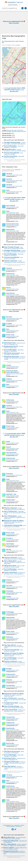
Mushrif (8, 447)
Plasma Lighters (8, 847)
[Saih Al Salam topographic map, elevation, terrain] (4, 545)
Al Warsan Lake (10, 458)
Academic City (10, 722)
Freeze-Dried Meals (10, 572)
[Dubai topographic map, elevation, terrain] (4, 417)
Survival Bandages (10, 146)
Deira (7, 329)
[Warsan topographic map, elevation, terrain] (4, 289)
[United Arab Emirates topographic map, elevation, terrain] (4, 225)
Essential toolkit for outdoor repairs (13, 347)
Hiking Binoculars (10, 149)
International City (11, 452)
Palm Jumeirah (10, 205)
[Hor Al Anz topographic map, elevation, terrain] (4, 587)
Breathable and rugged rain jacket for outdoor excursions (13, 522)
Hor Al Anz (9, 585)
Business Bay (10, 743)
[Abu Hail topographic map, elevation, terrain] (4, 551)
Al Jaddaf (9, 323)
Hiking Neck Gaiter (10, 565)
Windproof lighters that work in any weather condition (14, 848)
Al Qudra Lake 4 (10, 674)
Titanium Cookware (10, 261)
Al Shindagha (10, 612)
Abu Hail (8, 549)
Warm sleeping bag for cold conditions (15, 526)
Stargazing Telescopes (11, 356)
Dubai (17, 175)
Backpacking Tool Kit (11, 346)
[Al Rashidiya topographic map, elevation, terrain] (4, 592)
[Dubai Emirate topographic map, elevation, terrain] (4, 235)
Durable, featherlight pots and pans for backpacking (14, 261)
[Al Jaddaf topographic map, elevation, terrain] (4, 325)
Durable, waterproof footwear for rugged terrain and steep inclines (14, 517)
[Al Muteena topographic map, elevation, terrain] (4, 475)
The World (9, 173)
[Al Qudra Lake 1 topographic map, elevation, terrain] (4, 501)
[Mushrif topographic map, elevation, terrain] (4, 448)
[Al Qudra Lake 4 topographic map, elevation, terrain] (4, 676)
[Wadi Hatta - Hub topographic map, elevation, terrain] (4, 495)
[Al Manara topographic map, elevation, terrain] (4, 581)
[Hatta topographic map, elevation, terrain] (4, 192)
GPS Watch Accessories (12, 353)
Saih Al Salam (10, 544)
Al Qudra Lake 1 (10, 500)
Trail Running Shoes (10, 156)
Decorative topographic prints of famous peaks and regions (13, 646)
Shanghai (9, 668)
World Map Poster (10, 343)
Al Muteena (9, 473)
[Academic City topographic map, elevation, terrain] (4, 724)
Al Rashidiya (9, 591)
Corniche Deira (10, 685)
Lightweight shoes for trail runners (14, 157)
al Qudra (8, 365)
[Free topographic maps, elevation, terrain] (2, 41)
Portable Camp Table (11, 703)
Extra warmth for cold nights (13, 153)
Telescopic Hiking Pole (10, 841)
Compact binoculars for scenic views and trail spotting (15, 150)
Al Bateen (9, 379)
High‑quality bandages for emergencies (14, 146)
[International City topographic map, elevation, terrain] (4, 454)
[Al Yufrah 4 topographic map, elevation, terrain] (4, 540)
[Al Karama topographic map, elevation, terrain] (4, 681)
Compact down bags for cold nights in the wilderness (15, 143)
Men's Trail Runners (10, 511)
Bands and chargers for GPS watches (14, 354)
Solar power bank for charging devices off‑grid (14, 248)
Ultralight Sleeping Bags (12, 142)
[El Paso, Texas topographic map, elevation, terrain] (4, 336)
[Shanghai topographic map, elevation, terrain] (4, 670)
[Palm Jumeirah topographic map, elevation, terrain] (4, 207)
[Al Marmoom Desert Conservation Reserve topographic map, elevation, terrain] (4, 373)
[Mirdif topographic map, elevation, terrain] (4, 443)
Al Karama (9, 680)
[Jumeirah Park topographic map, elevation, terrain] (4, 718)
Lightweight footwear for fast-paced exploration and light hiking (15, 513)
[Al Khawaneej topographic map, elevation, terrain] (4, 401)
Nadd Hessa (9, 637)
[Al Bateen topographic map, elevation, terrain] (4, 380)
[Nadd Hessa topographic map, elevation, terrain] (4, 638)
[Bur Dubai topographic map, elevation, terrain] (4, 318)
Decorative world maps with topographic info (14, 343)
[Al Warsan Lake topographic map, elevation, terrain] (4, 459)
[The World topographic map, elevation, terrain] (4, 175)
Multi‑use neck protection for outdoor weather (14, 566)
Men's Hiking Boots (10, 516)
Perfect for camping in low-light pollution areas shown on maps (14, 358)
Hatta (8, 190)
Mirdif (8, 441)
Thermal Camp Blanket (11, 153)
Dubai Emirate (10, 229)
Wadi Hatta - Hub (11, 494)
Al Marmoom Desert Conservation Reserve (12, 371)
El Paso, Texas (10, 334)
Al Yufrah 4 (9, 538)
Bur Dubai (9, 317)
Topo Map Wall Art (10, 645)
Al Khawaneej (10, 400)
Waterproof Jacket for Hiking (13, 520)
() (14, 131)
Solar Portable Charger (11, 247)
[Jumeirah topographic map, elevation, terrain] (4, 269)
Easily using (14, 89)
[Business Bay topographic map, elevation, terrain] (14, 113)
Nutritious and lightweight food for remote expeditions (14, 573)
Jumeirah (9, 268)
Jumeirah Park (10, 717)
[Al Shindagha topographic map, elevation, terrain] (4, 613)
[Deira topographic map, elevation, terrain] (4, 330)
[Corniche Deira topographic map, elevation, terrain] (4, 687)
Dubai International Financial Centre (14, 319)
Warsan (8, 287)
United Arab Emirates (10, 175)
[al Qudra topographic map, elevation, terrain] (4, 366)
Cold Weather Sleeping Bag (13, 525)
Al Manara (9, 580)
